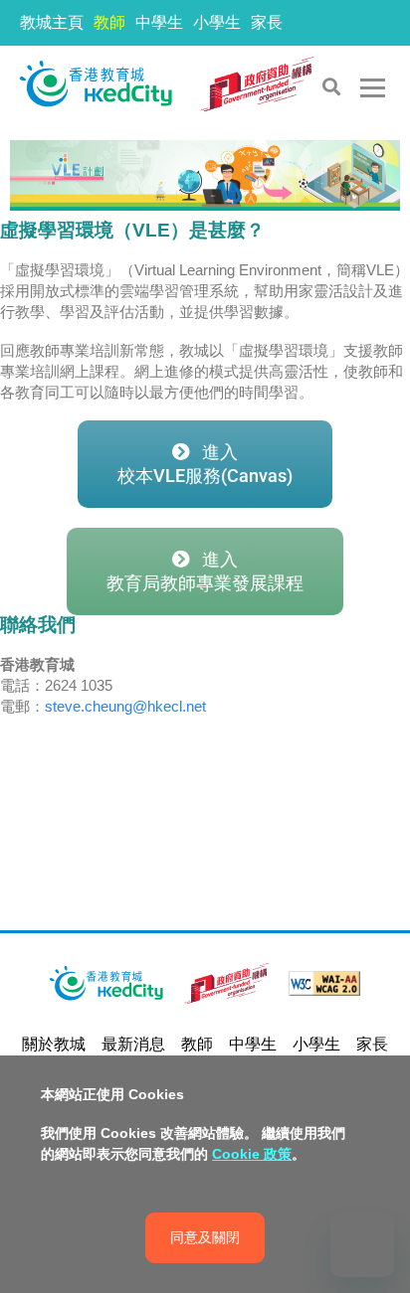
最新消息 (133, 1044)
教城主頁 (52, 22)
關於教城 (54, 1044)
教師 (109, 22)
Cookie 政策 (252, 1154)
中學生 (159, 22)
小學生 (217, 22)
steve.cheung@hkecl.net (125, 706)
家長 (267, 22)
